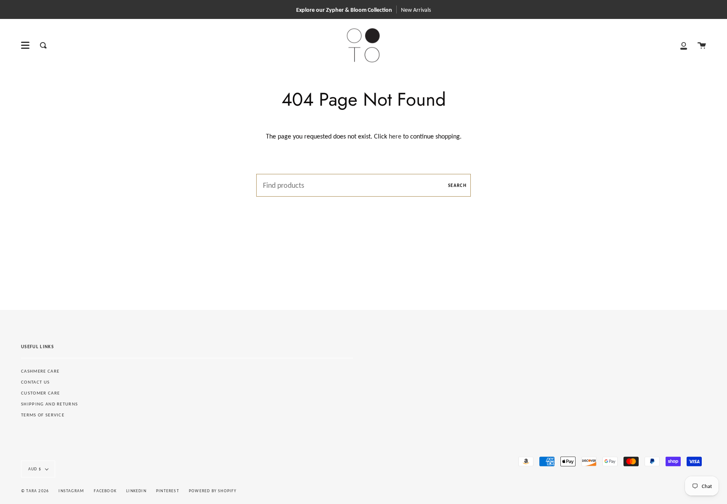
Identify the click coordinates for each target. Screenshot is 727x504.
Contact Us (35, 382)
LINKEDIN (136, 490)
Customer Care (40, 393)
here (395, 136)
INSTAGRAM (71, 490)
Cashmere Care (40, 371)
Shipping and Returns (49, 404)
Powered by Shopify (213, 490)
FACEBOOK (105, 490)
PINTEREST (167, 490)
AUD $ (34, 469)
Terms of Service (42, 415)
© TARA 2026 (35, 490)
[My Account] (683, 45)
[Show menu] (25, 45)
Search (457, 185)
